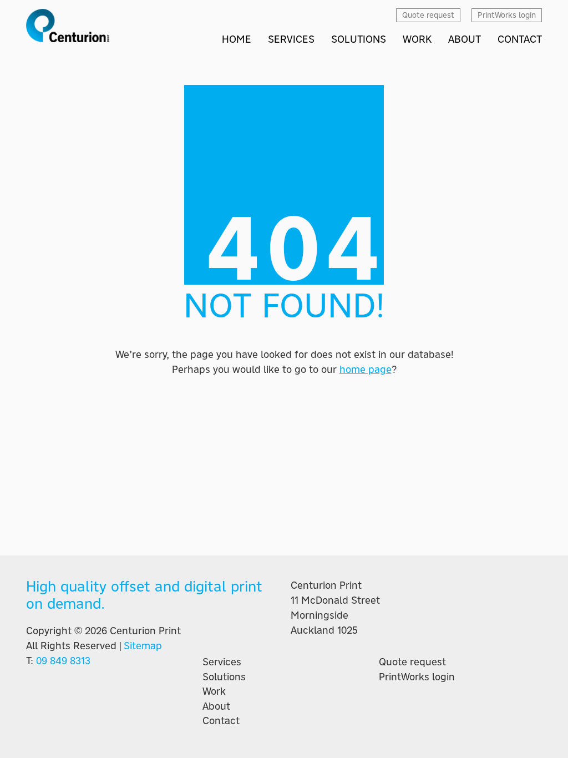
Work (214, 691)
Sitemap (143, 645)
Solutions (224, 677)
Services (221, 662)
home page (365, 369)
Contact (221, 721)
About (216, 706)
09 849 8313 (63, 660)
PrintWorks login (417, 677)
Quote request (412, 662)
